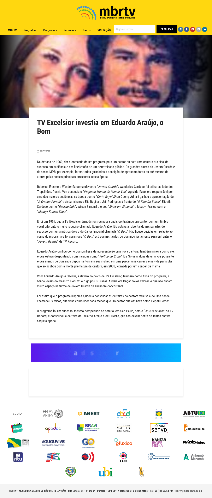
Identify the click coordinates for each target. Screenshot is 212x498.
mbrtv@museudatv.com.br (189, 491)
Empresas (70, 30)
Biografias (30, 30)
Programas (50, 30)
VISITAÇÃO (104, 30)
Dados (87, 30)
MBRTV (12, 30)
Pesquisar (167, 29)
